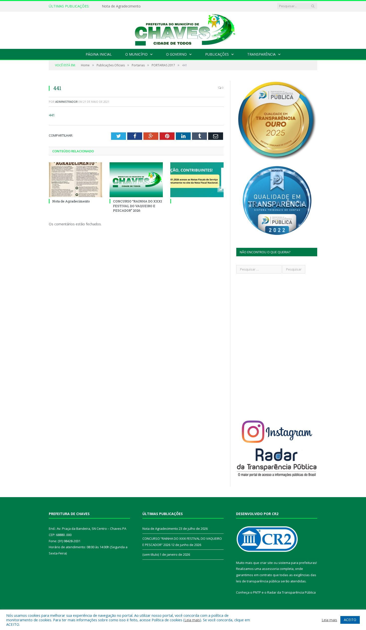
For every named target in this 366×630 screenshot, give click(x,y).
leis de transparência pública (258, 581)
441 (52, 115)
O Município (136, 54)
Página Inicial (99, 54)
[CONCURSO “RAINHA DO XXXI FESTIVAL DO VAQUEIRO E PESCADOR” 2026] (136, 179)
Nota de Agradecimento (121, 6)
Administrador (66, 101)
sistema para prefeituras (297, 562)
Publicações (217, 54)
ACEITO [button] (350, 619)
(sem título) (150, 554)
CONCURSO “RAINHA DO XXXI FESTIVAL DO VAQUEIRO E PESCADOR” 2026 (137, 205)
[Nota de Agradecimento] (75, 179)
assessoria (270, 568)
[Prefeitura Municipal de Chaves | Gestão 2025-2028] (183, 29)
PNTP (257, 592)
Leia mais (192, 620)
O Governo (176, 54)
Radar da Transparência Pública (291, 592)
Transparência (261, 54)
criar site (266, 562)
